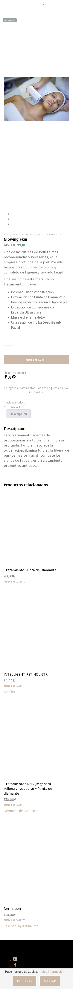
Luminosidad (36, 392)
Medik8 (9, 692)
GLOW (64, 388)
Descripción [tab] (18, 414)
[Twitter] (10, 377)
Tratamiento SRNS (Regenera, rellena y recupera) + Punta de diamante (28, 788)
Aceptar (49, 981)
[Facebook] (6, 377)
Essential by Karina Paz (21, 926)
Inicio (6, 234)
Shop (15, 234)
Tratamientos (27, 234)
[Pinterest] (14, 377)
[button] (41, 4)
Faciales (41, 234)
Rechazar (25, 981)
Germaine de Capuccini (21, 811)
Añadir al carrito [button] (14, 581)
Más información (52, 971)
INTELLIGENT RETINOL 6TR (26, 674)
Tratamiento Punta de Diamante (30, 570)
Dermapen (12, 908)
